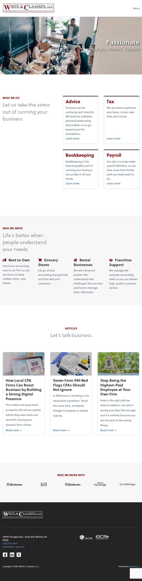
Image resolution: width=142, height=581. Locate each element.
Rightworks (134, 566)
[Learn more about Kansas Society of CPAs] (102, 537)
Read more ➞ (24, 430)
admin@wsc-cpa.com (14, 546)
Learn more (80, 138)
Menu (136, 8)
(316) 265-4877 (10, 543)
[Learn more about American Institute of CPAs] (86, 537)
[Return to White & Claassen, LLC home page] (29, 8)
